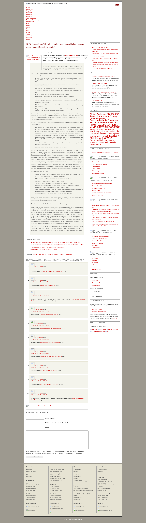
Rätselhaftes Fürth (77, 497)
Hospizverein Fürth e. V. (55, 497)
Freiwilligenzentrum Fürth (56, 490)
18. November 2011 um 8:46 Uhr (39, 282)
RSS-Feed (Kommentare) (99, 311)
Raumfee (75, 478)
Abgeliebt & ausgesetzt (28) (99, 238)
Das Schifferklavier (97, 100)
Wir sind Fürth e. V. (102, 499)
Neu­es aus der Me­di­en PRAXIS (103, 202)
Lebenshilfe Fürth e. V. (31, 488)
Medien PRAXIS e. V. (103, 492)
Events (103, 122)
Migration (115, 134)
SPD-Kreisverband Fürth (55, 480)
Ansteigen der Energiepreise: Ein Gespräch (104, 76)
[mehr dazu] (114, 306)
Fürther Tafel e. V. (54, 493)
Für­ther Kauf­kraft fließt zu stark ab (49, 314)
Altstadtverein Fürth (102, 479)
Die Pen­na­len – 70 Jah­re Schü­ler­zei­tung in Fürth (105, 53)
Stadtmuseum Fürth (31, 497)
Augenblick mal (77, 469)
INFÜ (27, 474)
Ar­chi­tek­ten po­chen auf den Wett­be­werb (50, 328)
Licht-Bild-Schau (77, 476)
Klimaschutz (111, 129)
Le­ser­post (29, 12)
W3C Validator (96, 285)
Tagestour (94, 260)
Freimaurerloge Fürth (103, 469)
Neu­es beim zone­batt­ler (101, 232)
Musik (106, 136)
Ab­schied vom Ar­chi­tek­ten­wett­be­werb (50, 342)
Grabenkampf (95, 247)
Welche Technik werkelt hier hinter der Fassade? (105, 152)
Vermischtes (29, 36)
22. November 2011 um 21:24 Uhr (40, 325)
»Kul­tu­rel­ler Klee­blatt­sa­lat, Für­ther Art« (102, 68)
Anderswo (101, 114)
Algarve (94, 267)
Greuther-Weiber (77, 474)
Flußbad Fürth (76, 492)
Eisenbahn (95, 122)
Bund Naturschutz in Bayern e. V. (106, 481)
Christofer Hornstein (43, 52)
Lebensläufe (108, 131)
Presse (98, 138)
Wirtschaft (29, 38)
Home (28, 7)
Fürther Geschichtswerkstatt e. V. (106, 484)
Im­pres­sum (29, 14)
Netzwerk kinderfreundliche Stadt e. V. (107, 473)
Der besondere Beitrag (32, 20)
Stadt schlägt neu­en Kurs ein (47, 285)
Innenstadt (62, 254)
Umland (114, 142)
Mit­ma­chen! (29, 9)
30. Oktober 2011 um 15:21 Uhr (39, 268)
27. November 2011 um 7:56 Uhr (39, 367)
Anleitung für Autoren (97, 283)
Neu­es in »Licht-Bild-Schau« (103, 254)
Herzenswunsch (96, 269)
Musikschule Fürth (30, 490)
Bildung (113, 116)
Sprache (111, 140)
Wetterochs (29, 476)
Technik (107, 142)
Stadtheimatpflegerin (31, 495)
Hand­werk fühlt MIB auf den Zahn (49, 370)
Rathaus (107, 137)
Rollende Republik (97, 241)
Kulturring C (100, 471)
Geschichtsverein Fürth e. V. (104, 488)
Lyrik (116, 131)
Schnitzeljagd (95, 171)
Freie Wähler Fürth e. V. (55, 476)
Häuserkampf (30, 21)
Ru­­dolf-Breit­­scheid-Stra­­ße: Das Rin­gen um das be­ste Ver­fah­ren (48, 247)
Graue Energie (96, 168)
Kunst (99, 131)
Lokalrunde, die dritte (97, 195)
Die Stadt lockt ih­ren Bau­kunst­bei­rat (49, 384)
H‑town (94, 265)
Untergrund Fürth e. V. (103, 497)
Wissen (28, 39)
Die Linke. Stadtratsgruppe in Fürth (58, 473)
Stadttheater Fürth (30, 499)
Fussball (100, 125)
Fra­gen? (28, 11)
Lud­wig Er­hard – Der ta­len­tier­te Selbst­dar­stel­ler (105, 62)
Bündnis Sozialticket (54, 486)
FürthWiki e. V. (101, 486)
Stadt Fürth (29, 493)
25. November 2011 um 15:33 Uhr (40, 353)
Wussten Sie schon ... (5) (98, 188)
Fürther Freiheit (39, 266)
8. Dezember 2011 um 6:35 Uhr (39, 395)
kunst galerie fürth (30, 486)
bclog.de (75, 471)
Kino (106, 129)
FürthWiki (28, 473)
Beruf (107, 116)
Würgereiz (95, 262)
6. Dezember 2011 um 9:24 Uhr (39, 381)
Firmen (93, 125)
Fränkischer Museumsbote (80, 473)
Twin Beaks (95, 245)
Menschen (105, 133)
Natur (110, 136)
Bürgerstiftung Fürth (54, 488)
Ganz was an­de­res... (31, 18)
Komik (92, 131)
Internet (101, 129)
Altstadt (93, 114)
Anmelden (95, 280)
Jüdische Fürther (102, 490)
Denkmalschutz (43, 254)
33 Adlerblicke (96, 162)
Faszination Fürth (102, 483)
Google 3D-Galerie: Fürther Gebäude (82, 493)
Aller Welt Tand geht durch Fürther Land (83, 490)
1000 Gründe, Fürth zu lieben (80, 488)
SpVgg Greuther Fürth (103, 495)
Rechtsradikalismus (99, 140)
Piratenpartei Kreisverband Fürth (57, 478)
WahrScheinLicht (77, 480)
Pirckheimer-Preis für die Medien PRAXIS (103, 221)
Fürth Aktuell (29, 469)
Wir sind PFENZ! (96, 190)
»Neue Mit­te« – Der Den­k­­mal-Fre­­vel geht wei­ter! (44, 249)
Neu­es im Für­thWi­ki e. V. (101, 180)
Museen (100, 136)
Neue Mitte (69, 254)
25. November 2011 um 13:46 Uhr (40, 339)
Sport (27, 30)
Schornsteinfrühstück (97, 243)
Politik (28, 27)
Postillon (75, 495)
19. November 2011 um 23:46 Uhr (40, 296)
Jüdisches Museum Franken (33, 484)
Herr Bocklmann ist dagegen (99, 164)
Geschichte (111, 124)
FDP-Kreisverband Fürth (55, 474)
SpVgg (92, 142)
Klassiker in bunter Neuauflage (100, 236)
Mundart (93, 136)
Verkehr (28, 34)
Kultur (27, 23)
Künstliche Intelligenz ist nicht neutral (102, 183)
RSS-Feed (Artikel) (97, 309)
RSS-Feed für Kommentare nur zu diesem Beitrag (51, 406)
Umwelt (28, 32)
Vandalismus (95, 144)
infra (92, 127)
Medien (28, 25)
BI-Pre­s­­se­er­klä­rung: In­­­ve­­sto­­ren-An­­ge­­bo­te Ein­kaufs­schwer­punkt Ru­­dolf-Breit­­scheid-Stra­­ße (55, 242)
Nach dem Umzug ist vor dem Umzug (102, 193)
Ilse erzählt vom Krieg (98, 173)
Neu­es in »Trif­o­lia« (99, 158)
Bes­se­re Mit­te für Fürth (71, 55)
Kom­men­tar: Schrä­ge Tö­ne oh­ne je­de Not (51, 356)
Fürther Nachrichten (31, 471)
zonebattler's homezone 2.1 (80, 482)
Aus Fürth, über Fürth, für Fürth (100, 47)
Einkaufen (50, 254)
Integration (94, 129)
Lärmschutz (94, 134)
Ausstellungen (97, 116)
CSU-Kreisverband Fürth (56, 471)
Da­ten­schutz (29, 16)
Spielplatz (29, 29)
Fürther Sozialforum (54, 492)
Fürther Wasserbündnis (55, 495)
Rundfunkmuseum (30, 492)
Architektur (35, 254)
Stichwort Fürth (77, 499)
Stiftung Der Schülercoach (56, 499)
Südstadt (100, 142)
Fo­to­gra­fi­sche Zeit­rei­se (98, 56)
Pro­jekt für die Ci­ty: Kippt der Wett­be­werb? (51, 271)
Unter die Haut (96, 166)
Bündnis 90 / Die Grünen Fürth (57, 469)
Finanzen (112, 122)
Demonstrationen (98, 118)
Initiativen (56, 254)
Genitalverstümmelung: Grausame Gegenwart (104, 92)
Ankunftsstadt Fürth (97, 186)
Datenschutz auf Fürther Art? (99, 83)
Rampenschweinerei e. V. (104, 493)
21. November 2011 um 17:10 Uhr (40, 311)
